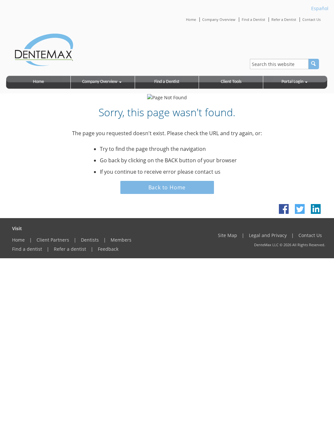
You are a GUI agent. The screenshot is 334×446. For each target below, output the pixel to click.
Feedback (108, 249)
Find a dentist (27, 249)
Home (191, 19)
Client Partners (53, 240)
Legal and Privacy (268, 235)
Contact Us (311, 19)
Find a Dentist (253, 19)
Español (319, 8)
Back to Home (167, 187)
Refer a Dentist (283, 19)
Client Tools (231, 81)
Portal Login (292, 81)
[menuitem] (39, 82)
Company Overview (218, 19)
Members (121, 240)
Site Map (227, 235)
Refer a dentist (70, 249)
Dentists (90, 240)
